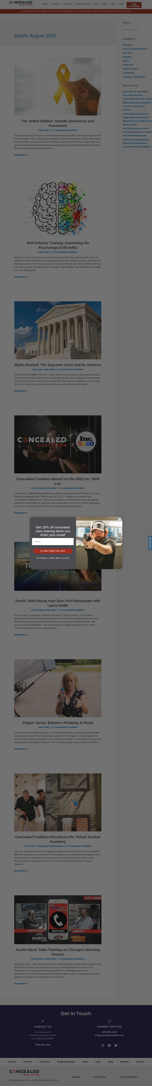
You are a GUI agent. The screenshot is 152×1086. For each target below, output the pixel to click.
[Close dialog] (119, 519)
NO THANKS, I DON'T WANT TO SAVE (53, 558)
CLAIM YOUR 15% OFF (52, 551)
